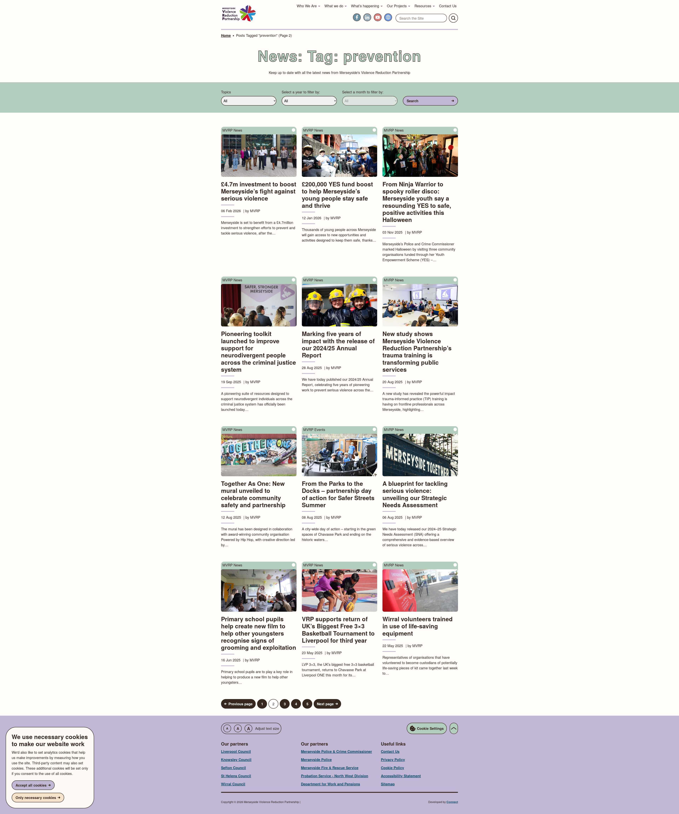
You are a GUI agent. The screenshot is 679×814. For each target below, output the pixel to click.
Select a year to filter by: (301, 91)
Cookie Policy (392, 767)
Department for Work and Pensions (330, 783)
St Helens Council (236, 775)
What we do (333, 5)
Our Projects (397, 5)
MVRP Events (314, 429)
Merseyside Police (316, 759)
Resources (422, 5)
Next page (325, 703)
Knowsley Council (236, 759)
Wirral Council (233, 783)
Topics (226, 91)
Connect (452, 802)
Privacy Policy (393, 759)
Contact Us (448, 5)
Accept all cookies (31, 785)
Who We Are (307, 5)
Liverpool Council (236, 751)
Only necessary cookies (36, 797)
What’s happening (365, 5)
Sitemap (388, 783)
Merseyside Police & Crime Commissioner (336, 751)
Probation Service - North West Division (334, 775)
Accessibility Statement (401, 775)
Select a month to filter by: (363, 91)
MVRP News (232, 130)
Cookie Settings (430, 728)
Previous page (240, 703)
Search (412, 100)
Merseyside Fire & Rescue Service (329, 767)
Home (226, 35)
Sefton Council (233, 767)
